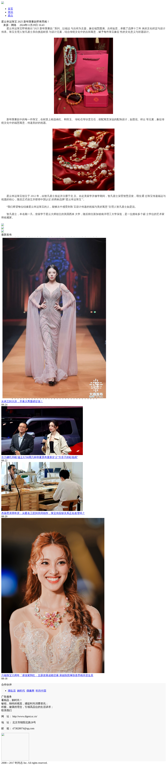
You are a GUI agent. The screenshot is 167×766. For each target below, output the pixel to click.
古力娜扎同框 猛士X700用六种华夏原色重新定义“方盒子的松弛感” (39, 457)
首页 (10, 8)
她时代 (21, 690)
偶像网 (30, 690)
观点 (10, 15)
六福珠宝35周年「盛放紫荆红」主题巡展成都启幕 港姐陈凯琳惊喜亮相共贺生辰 (47, 675)
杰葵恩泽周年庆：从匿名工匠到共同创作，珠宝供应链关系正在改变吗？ (43, 513)
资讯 (10, 12)
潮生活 (12, 690)
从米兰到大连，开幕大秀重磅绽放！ (22, 401)
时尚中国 (41, 690)
